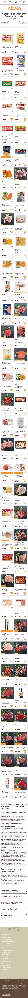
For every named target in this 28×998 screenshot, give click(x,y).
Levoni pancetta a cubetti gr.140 (20, 206)
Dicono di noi (5, 956)
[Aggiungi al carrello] (11, 51)
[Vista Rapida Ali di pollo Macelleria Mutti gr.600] (12, 224)
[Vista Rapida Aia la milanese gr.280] (12, 246)
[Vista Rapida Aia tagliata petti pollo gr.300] (25, 449)
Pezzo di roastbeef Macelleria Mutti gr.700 (6, 770)
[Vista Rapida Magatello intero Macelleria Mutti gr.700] (12, 743)
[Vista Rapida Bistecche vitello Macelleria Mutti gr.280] (12, 653)
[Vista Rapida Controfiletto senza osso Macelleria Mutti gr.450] (25, 743)
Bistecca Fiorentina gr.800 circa (20, 793)
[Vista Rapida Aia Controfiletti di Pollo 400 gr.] (25, 607)
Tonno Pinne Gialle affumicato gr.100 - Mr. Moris (6, 478)
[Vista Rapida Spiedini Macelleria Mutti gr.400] (25, 540)
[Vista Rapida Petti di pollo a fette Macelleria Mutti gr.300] (25, 562)
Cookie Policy (11, 988)
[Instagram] (10, 930)
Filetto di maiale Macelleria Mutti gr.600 (20, 657)
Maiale (24, 27)
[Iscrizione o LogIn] (20, 2)
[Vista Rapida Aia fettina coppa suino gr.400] (12, 427)
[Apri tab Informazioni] (24, 2)
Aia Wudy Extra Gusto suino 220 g (19, 93)
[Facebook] (14, 930)
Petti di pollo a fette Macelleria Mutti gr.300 (19, 567)
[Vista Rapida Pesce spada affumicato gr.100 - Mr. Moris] (12, 540)
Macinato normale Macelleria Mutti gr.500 (6, 409)
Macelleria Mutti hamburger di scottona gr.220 (20, 364)
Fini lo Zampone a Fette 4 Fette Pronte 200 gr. (7, 319)
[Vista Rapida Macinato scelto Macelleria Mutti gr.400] (12, 675)
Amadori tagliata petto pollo (6, 522)
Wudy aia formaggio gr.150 (7, 48)
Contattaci (4, 979)
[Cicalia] (14, 7)
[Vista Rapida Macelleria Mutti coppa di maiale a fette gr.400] (25, 517)
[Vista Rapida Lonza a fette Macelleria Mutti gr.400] (12, 449)
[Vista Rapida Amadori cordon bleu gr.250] (25, 269)
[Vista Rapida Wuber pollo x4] (25, 43)
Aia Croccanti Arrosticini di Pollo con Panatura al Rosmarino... (7, 500)
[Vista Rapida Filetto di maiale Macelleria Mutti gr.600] (25, 653)
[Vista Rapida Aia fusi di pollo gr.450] (12, 382)
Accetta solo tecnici (7, 991)
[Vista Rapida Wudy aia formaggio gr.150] (12, 43)
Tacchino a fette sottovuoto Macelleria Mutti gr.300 (7, 591)
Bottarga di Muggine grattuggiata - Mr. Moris (6, 161)
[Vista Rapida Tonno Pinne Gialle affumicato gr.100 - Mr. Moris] (12, 472)
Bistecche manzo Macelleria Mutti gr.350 (6, 703)
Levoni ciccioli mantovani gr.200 (20, 432)
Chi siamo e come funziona (8, 950)
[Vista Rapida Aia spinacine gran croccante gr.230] (25, 382)
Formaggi (4, 969)
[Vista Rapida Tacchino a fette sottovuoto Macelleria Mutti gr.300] (12, 585)
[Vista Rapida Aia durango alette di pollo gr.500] (25, 585)
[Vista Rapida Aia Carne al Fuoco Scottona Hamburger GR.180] (25, 337)
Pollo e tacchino (16, 27)
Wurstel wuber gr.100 (19, 70)
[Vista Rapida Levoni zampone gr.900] (12, 788)
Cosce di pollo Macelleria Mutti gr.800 (20, 499)
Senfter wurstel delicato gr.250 (6, 93)
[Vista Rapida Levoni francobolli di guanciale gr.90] (25, 224)
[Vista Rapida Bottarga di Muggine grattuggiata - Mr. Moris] (12, 156)
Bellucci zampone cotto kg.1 (20, 702)
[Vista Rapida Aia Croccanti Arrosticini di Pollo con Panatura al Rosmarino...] (12, 495)
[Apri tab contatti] (10, 2)
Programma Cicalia (6, 952)
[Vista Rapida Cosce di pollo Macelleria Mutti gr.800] (25, 495)
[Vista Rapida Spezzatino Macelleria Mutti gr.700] (12, 720)
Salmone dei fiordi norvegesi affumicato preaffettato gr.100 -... (19, 297)
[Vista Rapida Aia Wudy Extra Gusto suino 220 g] (25, 88)
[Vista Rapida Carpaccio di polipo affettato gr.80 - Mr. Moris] (25, 472)
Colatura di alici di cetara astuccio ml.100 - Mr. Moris (7, 635)
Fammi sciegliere (6, 994)
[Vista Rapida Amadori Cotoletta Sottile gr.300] (12, 269)
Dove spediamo (5, 958)
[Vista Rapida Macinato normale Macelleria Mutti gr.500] (12, 404)
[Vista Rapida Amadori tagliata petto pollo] (12, 517)
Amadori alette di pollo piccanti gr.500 (6, 567)
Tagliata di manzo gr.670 (20, 770)
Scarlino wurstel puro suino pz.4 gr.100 (7, 71)
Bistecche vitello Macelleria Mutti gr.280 (7, 657)
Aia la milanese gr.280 (6, 251)
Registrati (4, 977)
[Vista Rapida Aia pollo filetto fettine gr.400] (12, 607)
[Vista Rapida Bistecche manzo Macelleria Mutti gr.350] (12, 698)
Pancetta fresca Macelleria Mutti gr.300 (20, 183)
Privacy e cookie (6, 943)
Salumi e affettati (6, 966)
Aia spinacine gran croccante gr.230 (19, 387)
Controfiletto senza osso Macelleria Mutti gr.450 (20, 748)
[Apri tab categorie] (4, 2)
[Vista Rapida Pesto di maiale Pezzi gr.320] (25, 314)
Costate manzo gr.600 (19, 725)
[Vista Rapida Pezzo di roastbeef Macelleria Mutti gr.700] (12, 765)
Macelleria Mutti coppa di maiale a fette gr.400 (20, 522)
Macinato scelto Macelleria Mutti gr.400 (7, 680)
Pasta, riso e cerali (6, 968)
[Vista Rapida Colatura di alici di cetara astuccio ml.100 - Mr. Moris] (12, 630)
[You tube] (18, 930)
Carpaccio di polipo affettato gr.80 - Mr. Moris (20, 477)
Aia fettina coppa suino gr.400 (6, 432)
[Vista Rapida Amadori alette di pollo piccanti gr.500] (12, 562)
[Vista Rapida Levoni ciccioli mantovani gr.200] (25, 427)
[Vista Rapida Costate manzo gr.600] (25, 720)
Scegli (19, 988)
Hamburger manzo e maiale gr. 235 (6, 341)
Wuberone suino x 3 (19, 160)
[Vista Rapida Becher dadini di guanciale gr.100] (25, 111)
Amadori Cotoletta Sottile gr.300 (7, 274)
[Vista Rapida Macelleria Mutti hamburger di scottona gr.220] (25, 359)
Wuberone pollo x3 (19, 138)
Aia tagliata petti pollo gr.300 (19, 454)
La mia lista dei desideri (7, 975)
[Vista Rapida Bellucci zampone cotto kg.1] (25, 698)
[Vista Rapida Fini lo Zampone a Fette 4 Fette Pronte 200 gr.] (12, 314)
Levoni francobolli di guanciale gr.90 (19, 229)
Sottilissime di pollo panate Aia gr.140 (7, 183)
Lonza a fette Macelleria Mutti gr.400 (6, 454)
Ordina (23, 22)
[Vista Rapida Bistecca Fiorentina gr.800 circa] (25, 788)
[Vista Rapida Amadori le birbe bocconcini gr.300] (25, 246)
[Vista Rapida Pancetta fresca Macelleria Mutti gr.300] (25, 179)
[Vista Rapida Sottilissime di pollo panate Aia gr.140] (12, 179)
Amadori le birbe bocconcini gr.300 (20, 251)
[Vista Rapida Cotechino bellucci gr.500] (12, 291)
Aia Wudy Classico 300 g (7, 115)
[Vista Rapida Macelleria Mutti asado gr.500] (25, 630)
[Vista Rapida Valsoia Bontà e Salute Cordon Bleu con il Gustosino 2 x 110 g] (12, 359)
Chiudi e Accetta (21, 991)
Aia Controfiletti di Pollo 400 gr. (20, 612)
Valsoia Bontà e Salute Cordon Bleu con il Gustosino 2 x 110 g (6, 365)
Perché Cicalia (5, 954)
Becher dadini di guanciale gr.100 (20, 116)
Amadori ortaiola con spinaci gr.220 (6, 206)
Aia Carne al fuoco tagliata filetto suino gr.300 (20, 409)
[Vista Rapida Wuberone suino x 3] (25, 156)
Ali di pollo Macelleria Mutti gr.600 (7, 229)
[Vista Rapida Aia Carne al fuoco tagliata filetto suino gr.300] (25, 404)
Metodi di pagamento (7, 939)
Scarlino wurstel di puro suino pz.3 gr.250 (6, 138)
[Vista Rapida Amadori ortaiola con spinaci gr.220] (12, 201)
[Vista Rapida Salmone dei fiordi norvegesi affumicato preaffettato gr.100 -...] (25, 291)
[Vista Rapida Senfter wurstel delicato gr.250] (12, 88)
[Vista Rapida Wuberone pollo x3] (25, 133)
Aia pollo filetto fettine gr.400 (6, 612)
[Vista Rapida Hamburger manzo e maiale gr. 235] (12, 337)
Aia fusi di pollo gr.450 (6, 386)
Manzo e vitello (6, 27)
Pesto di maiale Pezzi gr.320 (19, 319)
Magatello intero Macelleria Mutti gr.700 (7, 748)
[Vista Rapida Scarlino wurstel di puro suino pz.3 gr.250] (12, 133)
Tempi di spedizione (6, 937)
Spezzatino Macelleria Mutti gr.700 (7, 725)
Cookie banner (5, 945)
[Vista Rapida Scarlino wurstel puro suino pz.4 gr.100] (12, 66)
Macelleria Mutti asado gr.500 (19, 635)
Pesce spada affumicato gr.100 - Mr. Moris (7, 545)
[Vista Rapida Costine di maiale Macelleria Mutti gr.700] (25, 675)
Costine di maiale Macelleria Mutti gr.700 (19, 680)
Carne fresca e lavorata (7, 964)
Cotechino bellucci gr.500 (7, 296)
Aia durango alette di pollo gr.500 (20, 590)
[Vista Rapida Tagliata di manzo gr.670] (25, 765)
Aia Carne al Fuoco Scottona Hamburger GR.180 (19, 342)
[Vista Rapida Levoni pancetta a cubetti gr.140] (25, 201)
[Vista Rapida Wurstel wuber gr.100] (25, 66)
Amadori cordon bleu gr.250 (19, 274)
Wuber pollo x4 (18, 48)
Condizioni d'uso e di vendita (8, 941)
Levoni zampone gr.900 (6, 792)
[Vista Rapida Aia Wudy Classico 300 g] (12, 111)
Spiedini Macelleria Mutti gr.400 (20, 545)
